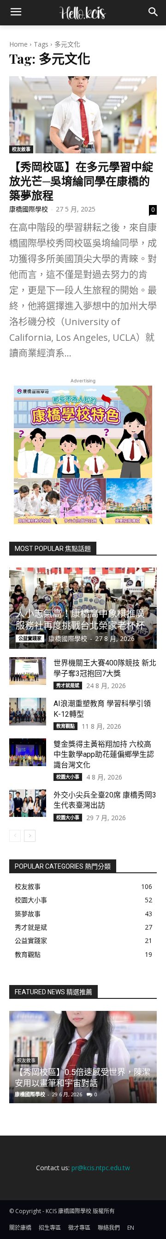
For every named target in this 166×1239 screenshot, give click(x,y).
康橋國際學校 (28, 209)
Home (18, 44)
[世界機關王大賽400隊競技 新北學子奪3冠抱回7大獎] (27, 671)
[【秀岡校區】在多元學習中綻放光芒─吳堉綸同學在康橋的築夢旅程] (83, 114)
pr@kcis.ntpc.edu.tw (100, 1167)
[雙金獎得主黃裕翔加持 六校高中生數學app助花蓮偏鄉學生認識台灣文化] (27, 752)
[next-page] (30, 836)
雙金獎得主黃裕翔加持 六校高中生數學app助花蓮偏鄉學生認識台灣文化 (103, 754)
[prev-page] (15, 836)
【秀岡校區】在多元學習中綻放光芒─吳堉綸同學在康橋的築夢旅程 (81, 180)
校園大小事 (67, 777)
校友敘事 (21, 149)
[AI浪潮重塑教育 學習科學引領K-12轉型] (27, 711)
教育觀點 (65, 726)
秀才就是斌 (67, 685)
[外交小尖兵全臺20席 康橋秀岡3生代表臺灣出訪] (27, 803)
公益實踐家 (30, 638)
